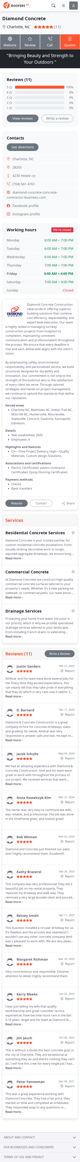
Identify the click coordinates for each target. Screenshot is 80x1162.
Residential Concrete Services (35, 532)
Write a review (57, 118)
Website (10, 45)
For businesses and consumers (29, 1147)
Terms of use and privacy (24, 1157)
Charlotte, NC (18, 26)
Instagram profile (26, 214)
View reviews (22, 118)
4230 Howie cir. (24, 175)
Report (69, 671)
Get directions (23, 147)
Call (50, 45)
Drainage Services (23, 611)
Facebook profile (25, 205)
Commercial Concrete (27, 572)
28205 (17, 167)
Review (30, 45)
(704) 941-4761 (23, 184)
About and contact (19, 1137)
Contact (41, 503)
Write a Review (59, 654)
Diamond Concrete (24, 18)
